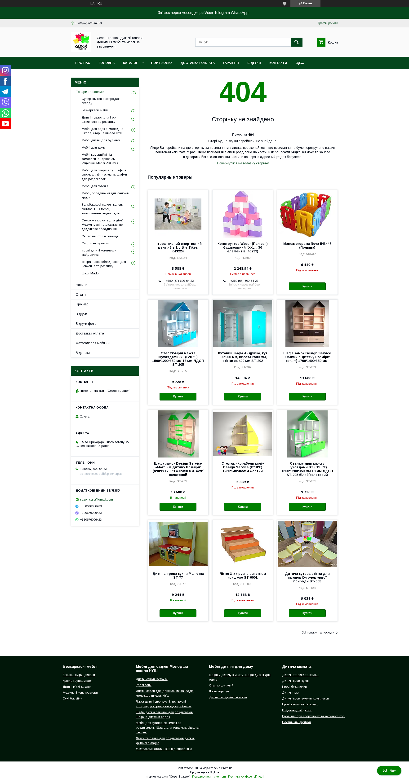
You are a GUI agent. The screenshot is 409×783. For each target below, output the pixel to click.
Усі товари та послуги (318, 632)
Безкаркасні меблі (95, 110)
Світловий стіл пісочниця (100, 236)
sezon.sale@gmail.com (96, 499)
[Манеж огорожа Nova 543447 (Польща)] (307, 214)
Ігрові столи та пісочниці (300, 704)
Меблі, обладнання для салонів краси (105, 195)
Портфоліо (161, 63)
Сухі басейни (72, 698)
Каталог (130, 63)
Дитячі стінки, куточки (152, 679)
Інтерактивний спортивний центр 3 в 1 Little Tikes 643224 (178, 247)
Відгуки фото (86, 324)
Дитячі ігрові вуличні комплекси (305, 698)
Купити (307, 286)
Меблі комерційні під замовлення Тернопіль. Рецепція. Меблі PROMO (100, 159)
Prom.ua (226, 768)
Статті (81, 294)
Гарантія (231, 63)
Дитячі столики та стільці (300, 675)
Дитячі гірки (290, 692)
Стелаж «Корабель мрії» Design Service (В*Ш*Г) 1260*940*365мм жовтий (243, 467)
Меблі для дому (94, 147)
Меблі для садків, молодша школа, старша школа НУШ (102, 131)
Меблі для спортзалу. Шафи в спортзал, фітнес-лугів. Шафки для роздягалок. (104, 174)
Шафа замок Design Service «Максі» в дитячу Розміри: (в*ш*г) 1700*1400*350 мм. (307, 357)
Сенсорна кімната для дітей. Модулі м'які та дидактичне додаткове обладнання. (103, 225)
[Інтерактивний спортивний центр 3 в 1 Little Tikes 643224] (178, 214)
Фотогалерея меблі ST (93, 343)
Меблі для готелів (95, 186)
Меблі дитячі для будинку (101, 140)
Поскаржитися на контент (209, 776)
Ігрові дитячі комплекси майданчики (99, 252)
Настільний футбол (296, 722)
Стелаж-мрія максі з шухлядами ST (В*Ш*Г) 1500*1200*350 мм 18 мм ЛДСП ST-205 (178, 358)
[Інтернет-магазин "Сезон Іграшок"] (81, 51)
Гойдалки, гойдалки (296, 710)
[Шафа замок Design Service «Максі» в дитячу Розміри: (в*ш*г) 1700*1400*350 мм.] (307, 323)
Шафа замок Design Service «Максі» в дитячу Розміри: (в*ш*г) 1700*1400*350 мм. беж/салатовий (178, 469)
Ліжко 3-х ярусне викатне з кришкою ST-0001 (242, 575)
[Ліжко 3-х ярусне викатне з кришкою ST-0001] (243, 543)
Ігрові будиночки (294, 686)
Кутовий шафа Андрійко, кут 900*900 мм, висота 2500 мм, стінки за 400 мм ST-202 (242, 357)
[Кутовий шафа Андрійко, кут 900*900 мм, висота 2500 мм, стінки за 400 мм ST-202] (243, 323)
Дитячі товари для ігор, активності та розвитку (99, 119)
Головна (107, 63)
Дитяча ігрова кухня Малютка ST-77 (178, 575)
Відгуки (254, 63)
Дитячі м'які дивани (77, 686)
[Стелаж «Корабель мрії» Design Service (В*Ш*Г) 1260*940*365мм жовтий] (243, 433)
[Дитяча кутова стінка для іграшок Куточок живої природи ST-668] (307, 543)
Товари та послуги (90, 92)
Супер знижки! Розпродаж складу (101, 101)
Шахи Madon (91, 273)
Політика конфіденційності (246, 776)
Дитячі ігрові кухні (295, 680)
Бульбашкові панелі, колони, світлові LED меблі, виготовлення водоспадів (103, 209)
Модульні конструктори (80, 692)
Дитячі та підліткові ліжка (228, 697)
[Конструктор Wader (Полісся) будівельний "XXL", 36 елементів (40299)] (243, 214)
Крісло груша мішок (77, 680)
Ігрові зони (143, 685)
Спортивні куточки (95, 243)
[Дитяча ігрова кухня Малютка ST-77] (178, 543)
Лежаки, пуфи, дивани (79, 675)
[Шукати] (296, 42)
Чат (393, 771)
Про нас (82, 63)
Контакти (278, 63)
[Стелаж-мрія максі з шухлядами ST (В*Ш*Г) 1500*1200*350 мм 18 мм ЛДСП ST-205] (178, 323)
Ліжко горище (219, 691)
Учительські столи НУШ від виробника (164, 749)
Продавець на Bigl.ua (204, 772)
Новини (81, 285)
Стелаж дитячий (221, 685)
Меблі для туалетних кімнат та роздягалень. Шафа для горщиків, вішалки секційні (168, 727)
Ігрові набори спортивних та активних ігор (313, 716)
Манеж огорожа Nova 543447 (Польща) (307, 245)
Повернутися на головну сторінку (243, 163)
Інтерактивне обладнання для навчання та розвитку (104, 264)
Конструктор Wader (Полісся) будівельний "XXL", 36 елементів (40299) (243, 247)
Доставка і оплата (197, 63)
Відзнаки (83, 353)
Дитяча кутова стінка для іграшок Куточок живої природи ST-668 (307, 577)
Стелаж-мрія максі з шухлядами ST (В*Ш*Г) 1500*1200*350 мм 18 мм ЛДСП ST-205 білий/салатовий (307, 469)
